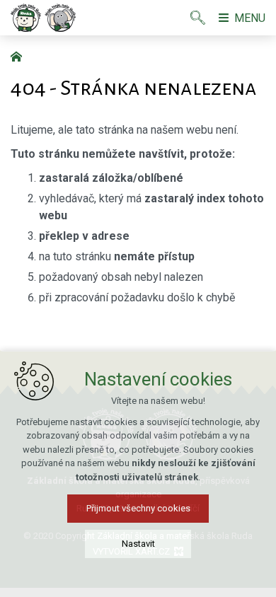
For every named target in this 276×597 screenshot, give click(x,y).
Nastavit (138, 543)
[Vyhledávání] (197, 18)
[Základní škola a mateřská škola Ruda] (43, 18)
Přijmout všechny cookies (138, 508)
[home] (20, 55)
